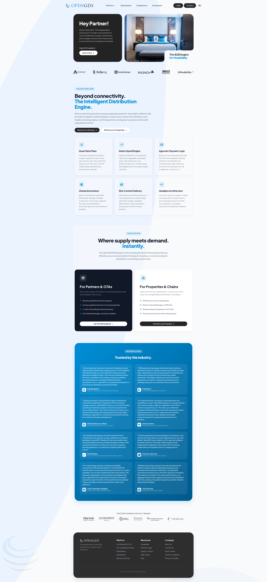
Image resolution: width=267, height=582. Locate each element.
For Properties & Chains (125, 548)
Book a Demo (170, 551)
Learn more (87, 53)
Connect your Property (162, 324)
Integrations (142, 5)
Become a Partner (123, 558)
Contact (189, 5)
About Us (168, 544)
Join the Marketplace (102, 324)
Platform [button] (110, 5)
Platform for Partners (86, 130)
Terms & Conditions (172, 555)
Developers (157, 5)
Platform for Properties (114, 130)
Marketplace (126, 5)
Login (178, 5)
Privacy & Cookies (172, 558)
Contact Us (169, 548)
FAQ (142, 558)
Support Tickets (147, 551)
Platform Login (146, 548)
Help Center (145, 555)
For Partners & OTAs (123, 544)
